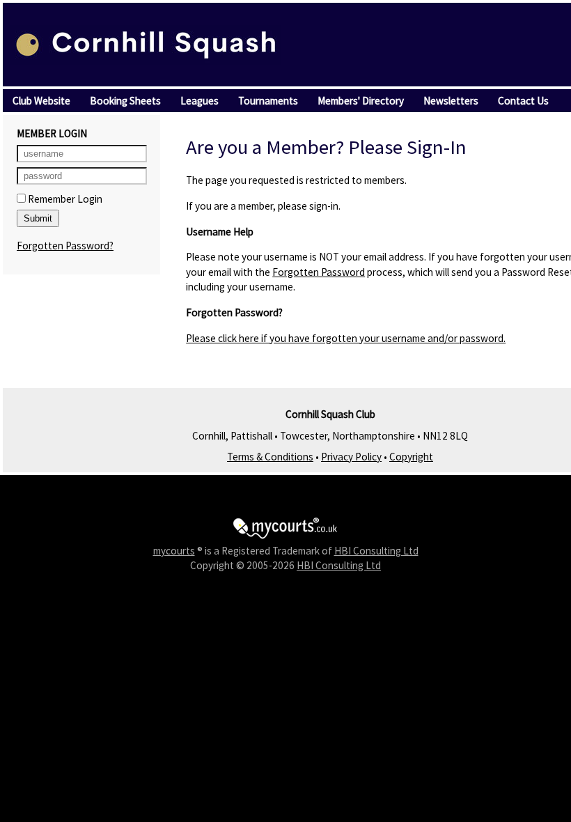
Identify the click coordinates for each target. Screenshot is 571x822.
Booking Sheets (125, 100)
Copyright (411, 456)
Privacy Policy (351, 456)
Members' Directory (361, 100)
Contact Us (523, 100)
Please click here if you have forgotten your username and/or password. (346, 338)
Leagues (199, 100)
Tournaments (268, 100)
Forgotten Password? (65, 245)
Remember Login (64, 199)
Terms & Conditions (270, 456)
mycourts (174, 550)
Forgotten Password (318, 272)
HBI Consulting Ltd (376, 550)
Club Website (41, 100)
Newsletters (450, 100)
